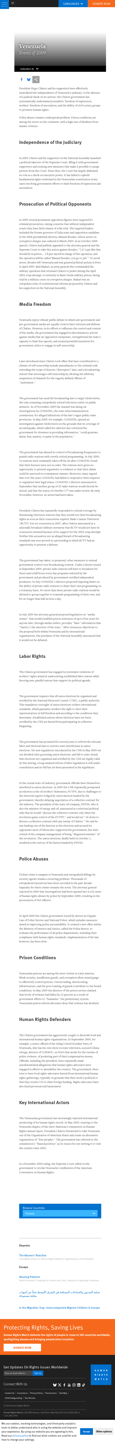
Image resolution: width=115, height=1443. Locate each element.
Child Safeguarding (13, 1397)
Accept (86, 1431)
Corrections (22, 1393)
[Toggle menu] (13, 3)
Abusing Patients (29, 1277)
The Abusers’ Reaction (32, 1255)
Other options (104, 1431)
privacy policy (20, 1435)
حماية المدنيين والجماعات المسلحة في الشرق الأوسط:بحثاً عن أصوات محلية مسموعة (59, 1293)
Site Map (63, 1393)
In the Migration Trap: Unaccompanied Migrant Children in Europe (59, 1307)
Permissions (51, 1393)
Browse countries (34, 1208)
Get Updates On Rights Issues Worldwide (36, 1366)
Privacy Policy (36, 1393)
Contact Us (10, 1393)
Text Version (30, 1397)
